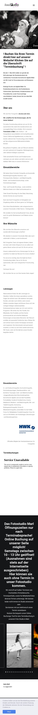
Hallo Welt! (6, 684)
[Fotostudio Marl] (11, 5)
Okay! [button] (9, 711)
